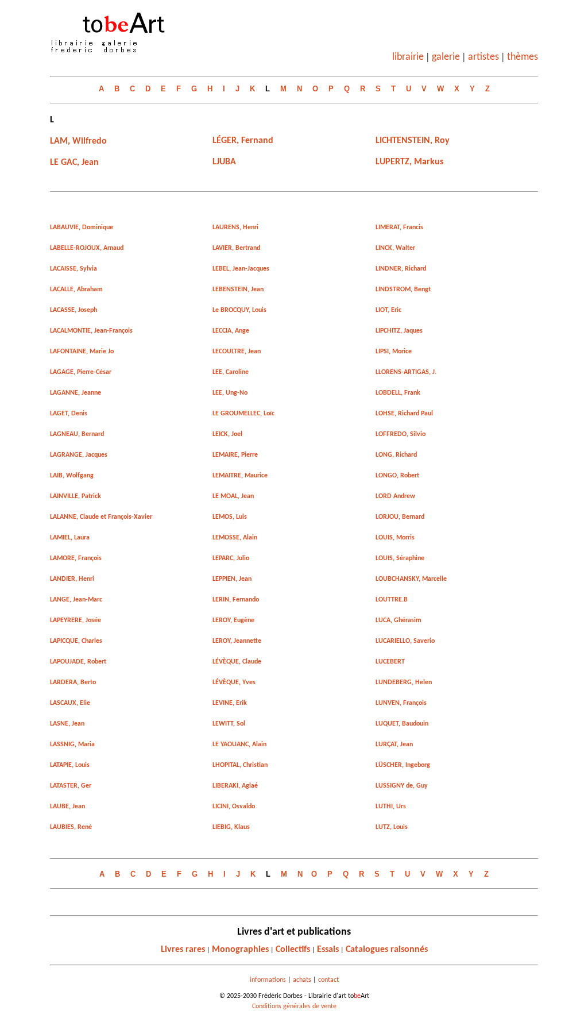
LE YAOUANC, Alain (239, 744)
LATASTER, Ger (70, 785)
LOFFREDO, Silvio (400, 434)
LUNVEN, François (401, 703)
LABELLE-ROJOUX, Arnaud (86, 248)
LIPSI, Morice (394, 351)
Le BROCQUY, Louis (239, 310)
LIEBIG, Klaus (231, 827)
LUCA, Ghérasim (398, 620)
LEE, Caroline (230, 372)
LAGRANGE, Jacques (78, 455)
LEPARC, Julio (230, 558)
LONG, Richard (396, 455)
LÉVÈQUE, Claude (236, 661)
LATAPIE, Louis (70, 765)
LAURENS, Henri (235, 227)
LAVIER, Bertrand (236, 248)
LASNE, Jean (67, 723)
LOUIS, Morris (395, 537)
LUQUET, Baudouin (402, 723)
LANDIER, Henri (72, 579)
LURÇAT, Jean (394, 744)
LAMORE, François (76, 558)
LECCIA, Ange (230, 330)
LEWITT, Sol (228, 723)
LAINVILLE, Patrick (75, 496)
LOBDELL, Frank (398, 392)
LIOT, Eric (388, 310)
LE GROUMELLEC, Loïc (243, 413)
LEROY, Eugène (233, 620)
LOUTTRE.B (392, 599)
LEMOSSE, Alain (234, 537)
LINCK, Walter (395, 248)
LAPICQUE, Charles (76, 641)
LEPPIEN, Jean (232, 579)
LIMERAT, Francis (399, 227)
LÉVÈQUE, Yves (234, 682)
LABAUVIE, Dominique (81, 227)
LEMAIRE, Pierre (235, 455)
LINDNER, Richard (401, 268)
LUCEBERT (390, 661)
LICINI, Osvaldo (233, 806)
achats (302, 980)
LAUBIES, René (71, 827)
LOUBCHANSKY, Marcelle (411, 579)
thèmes (522, 57)
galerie (446, 57)
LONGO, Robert (397, 475)
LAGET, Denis (68, 413)
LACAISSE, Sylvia (73, 268)
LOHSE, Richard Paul (404, 413)
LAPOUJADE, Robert (78, 661)
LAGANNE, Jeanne (75, 392)
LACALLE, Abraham (76, 289)
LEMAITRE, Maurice (240, 475)
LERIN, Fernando (235, 599)
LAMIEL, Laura (70, 537)
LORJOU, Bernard (400, 517)
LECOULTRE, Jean (236, 351)
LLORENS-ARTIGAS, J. (406, 372)
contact (328, 980)
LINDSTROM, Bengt (403, 289)
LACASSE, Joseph (73, 310)
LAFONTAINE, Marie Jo (82, 351)
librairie (408, 57)
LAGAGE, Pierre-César (80, 372)
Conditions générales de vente (294, 1006)
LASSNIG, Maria (72, 744)
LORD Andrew (395, 496)
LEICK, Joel (227, 434)
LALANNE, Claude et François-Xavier (101, 517)
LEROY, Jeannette (236, 641)
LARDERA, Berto (73, 682)
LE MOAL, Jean (233, 496)
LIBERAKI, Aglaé (235, 785)
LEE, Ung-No (229, 392)
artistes (483, 57)
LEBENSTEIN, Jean (238, 289)
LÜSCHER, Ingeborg (403, 765)
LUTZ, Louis (392, 827)
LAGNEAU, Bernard (77, 434)
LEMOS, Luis (229, 517)
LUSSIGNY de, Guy (402, 785)
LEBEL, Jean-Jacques (240, 268)
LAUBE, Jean (67, 806)
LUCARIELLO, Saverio (405, 641)
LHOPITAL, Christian (240, 765)
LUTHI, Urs (391, 806)
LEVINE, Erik (229, 703)
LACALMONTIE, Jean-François (91, 330)
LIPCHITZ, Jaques (399, 330)
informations (268, 980)
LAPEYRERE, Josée (75, 620)
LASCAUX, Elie (70, 703)
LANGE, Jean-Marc (76, 599)
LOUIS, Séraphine (400, 558)
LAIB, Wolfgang (72, 475)
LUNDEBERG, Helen (404, 682)
